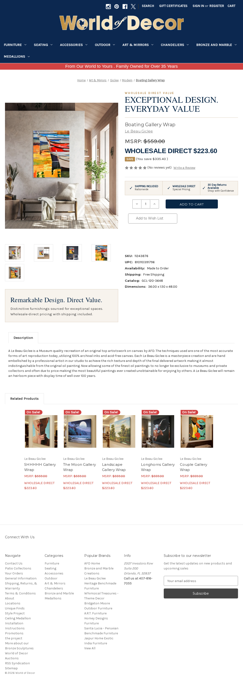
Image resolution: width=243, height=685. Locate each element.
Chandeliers (172, 45)
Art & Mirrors (135, 45)
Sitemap (11, 668)
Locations (12, 603)
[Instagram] (108, 6)
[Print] (146, 237)
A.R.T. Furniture (95, 613)
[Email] (138, 237)
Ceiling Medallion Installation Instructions (18, 623)
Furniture (13, 45)
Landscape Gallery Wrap (114, 467)
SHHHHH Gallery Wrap (40, 467)
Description (23, 337)
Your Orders (14, 573)
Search (148, 6)
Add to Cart (41, 435)
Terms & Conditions (20, 593)
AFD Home (92, 563)
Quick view (40, 427)
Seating (41, 45)
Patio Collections (18, 568)
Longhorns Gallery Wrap (158, 467)
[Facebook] (124, 6)
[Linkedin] (162, 237)
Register (216, 6)
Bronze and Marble (214, 45)
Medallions (14, 56)
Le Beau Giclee (95, 578)
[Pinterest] (116, 6)
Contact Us (14, 563)
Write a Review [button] (184, 168)
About (9, 598)
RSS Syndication (17, 663)
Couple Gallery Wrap (193, 467)
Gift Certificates (173, 6)
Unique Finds (15, 608)
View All (89, 648)
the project (13, 638)
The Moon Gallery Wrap (79, 467)
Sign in (198, 6)
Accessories (71, 45)
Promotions (14, 633)
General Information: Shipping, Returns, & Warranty (21, 583)
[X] (133, 6)
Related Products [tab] (24, 398)
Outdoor (102, 45)
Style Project (15, 613)
